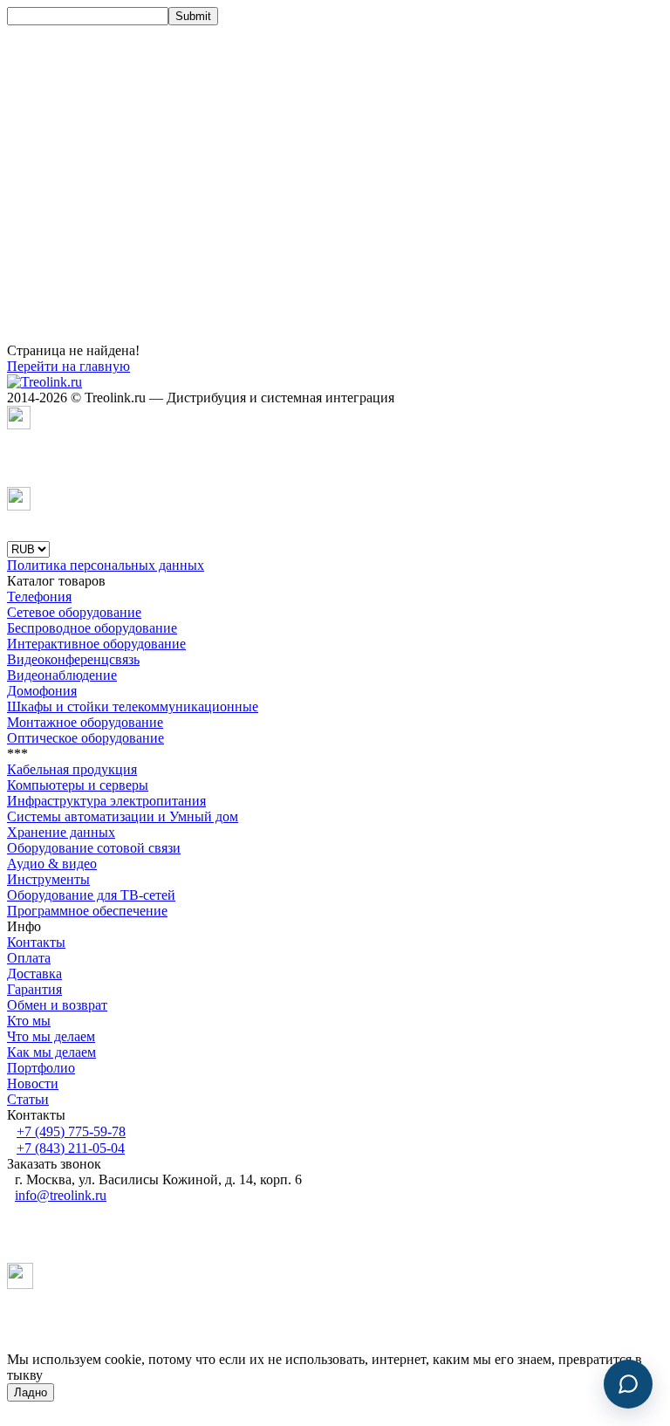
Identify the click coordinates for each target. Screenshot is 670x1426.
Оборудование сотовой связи (94, 847)
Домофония (42, 690)
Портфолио (41, 1067)
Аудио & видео (52, 863)
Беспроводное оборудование (92, 627)
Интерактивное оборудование (96, 643)
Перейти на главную (68, 366)
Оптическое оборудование (85, 737)
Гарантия (34, 989)
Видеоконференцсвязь (73, 659)
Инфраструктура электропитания (106, 800)
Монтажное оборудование (85, 722)
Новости (32, 1083)
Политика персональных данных (105, 565)
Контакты (36, 942)
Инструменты (48, 879)
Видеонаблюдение (62, 675)
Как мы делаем (51, 1052)
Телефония (39, 596)
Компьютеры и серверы (77, 785)
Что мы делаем (51, 1036)
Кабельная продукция (72, 769)
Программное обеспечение (87, 910)
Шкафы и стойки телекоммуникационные (132, 706)
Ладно (30, 1392)
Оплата (29, 957)
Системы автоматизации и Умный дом (122, 816)
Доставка (34, 973)
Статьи (28, 1099)
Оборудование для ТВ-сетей (91, 895)
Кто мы (29, 1020)
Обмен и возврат (57, 1005)
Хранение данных (61, 832)
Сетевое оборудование (74, 612)
